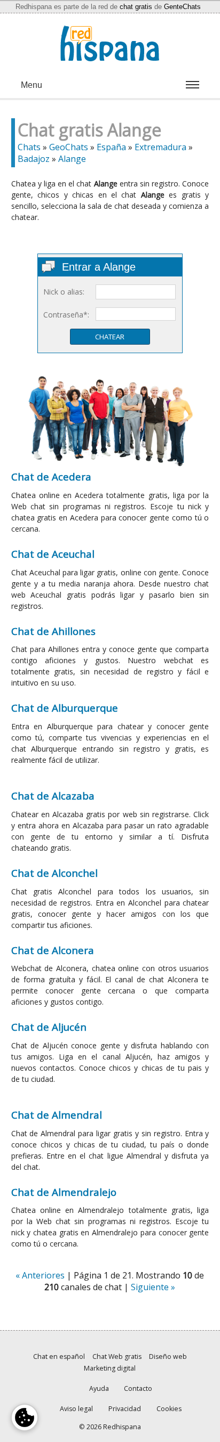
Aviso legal (76, 1408)
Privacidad (124, 1408)
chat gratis (136, 7)
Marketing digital (110, 1368)
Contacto (138, 1388)
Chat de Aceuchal (53, 553)
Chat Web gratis (117, 1356)
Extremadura (160, 147)
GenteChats (182, 7)
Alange (72, 159)
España (111, 147)
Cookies (169, 1408)
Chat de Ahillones (53, 631)
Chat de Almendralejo (63, 1192)
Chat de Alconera (52, 950)
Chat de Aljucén (49, 1026)
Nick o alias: (63, 292)
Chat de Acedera (51, 476)
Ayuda (99, 1388)
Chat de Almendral (56, 1114)
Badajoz (34, 159)
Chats (29, 147)
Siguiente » (153, 1287)
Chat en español (59, 1356)
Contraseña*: (66, 314)
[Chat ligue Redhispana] (110, 43)
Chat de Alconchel (54, 872)
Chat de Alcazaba (53, 795)
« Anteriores (40, 1275)
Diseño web (168, 1356)
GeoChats (68, 147)
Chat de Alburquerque (64, 707)
